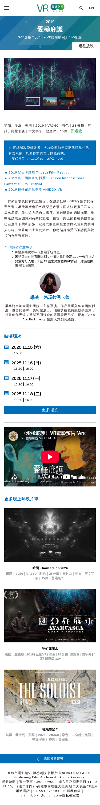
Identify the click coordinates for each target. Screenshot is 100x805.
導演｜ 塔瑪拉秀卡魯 (50, 297)
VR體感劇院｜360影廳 (64, 37)
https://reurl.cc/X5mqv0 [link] (46, 158)
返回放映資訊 (53, 758)
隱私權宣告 (70, 795)
